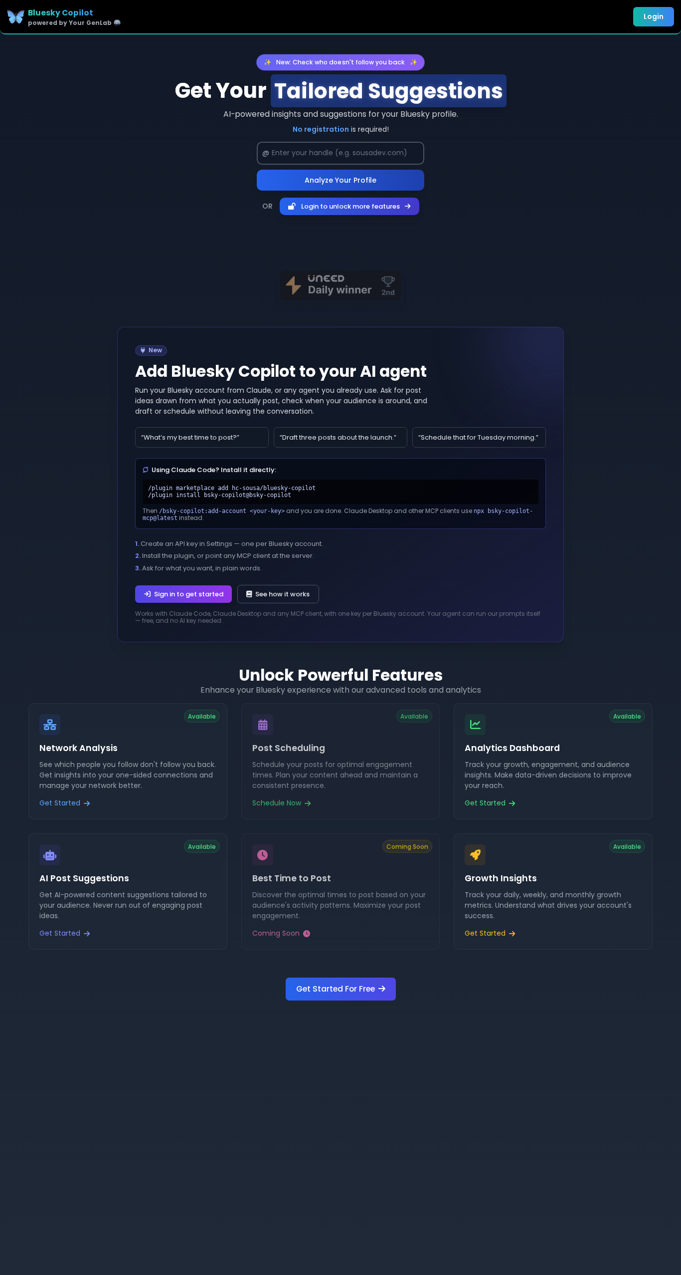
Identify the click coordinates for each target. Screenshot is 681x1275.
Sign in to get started (188, 594)
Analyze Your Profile (340, 180)
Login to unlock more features (350, 206)
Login (654, 16)
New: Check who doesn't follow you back (340, 61)
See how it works (282, 594)
